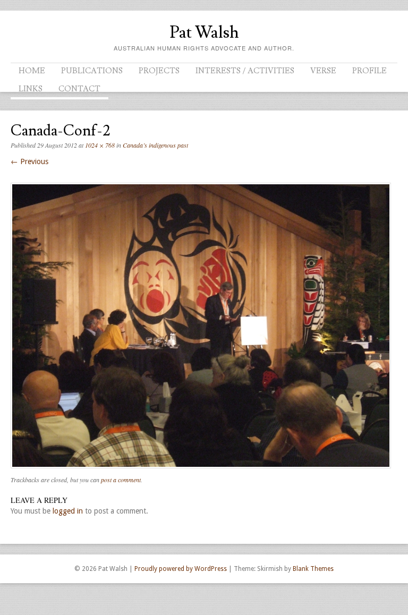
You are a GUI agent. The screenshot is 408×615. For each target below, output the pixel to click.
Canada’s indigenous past (155, 145)
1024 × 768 (100, 145)
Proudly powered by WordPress (180, 569)
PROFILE (369, 71)
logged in (68, 511)
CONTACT (79, 89)
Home (32, 71)
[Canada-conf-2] (201, 471)
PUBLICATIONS (92, 71)
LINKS (30, 89)
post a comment (121, 479)
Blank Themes (313, 569)
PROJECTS (159, 71)
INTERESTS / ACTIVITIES (245, 71)
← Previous (29, 161)
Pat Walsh (204, 32)
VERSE (323, 71)
